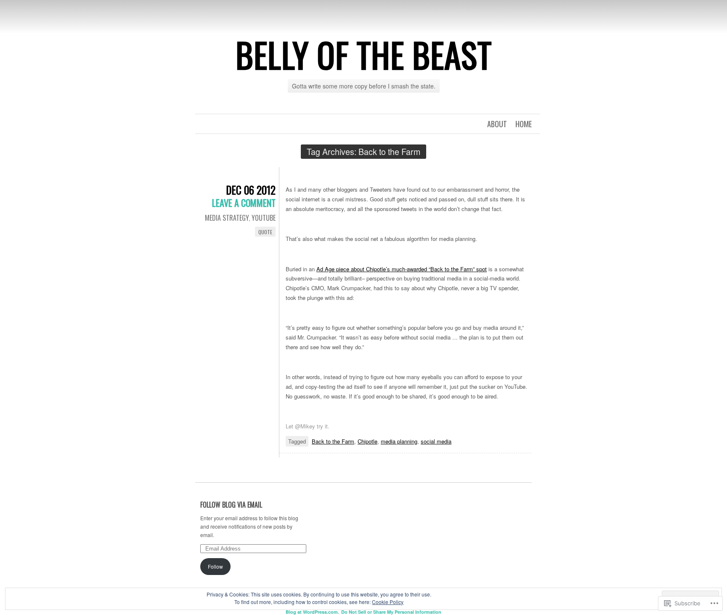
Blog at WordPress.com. (312, 612)
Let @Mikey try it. (307, 426)
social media (436, 441)
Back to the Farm (333, 441)
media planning (399, 441)
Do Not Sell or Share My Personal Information (391, 612)
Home (523, 123)
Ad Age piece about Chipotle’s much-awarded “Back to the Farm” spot (401, 269)
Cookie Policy (387, 601)
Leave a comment (244, 202)
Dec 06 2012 (251, 190)
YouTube (264, 218)
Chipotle (367, 441)
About (497, 123)
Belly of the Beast (364, 54)
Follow (215, 566)
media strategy (227, 218)
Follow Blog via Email (231, 505)
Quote (265, 231)
